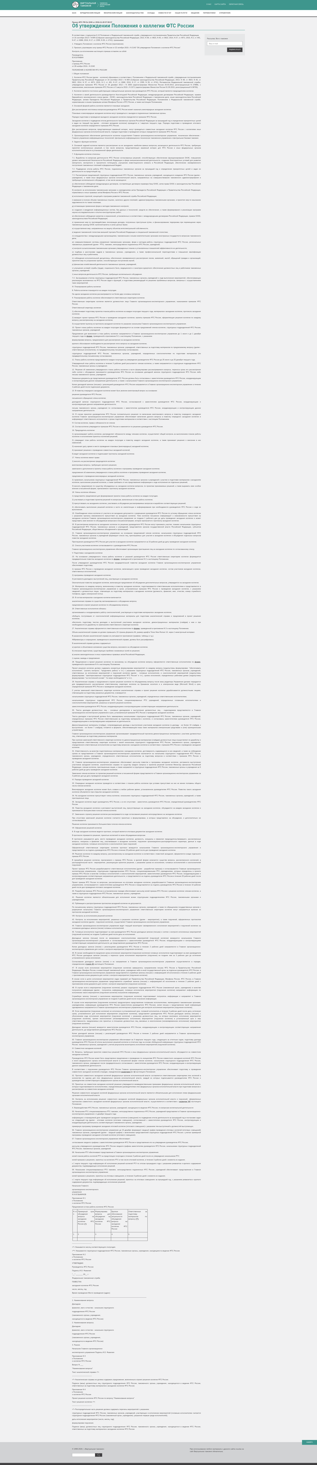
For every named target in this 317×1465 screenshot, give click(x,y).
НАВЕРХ (309, 1442)
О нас (208, 4)
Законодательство (135, 13)
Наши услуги (181, 13)
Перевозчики (209, 13)
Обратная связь (236, 4)
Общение (195, 13)
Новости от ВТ (164, 13)
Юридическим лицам (90, 13)
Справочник (225, 13)
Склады (151, 13)
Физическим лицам (113, 13)
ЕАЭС (74, 13)
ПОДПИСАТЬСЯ (235, 49)
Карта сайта (220, 4)
